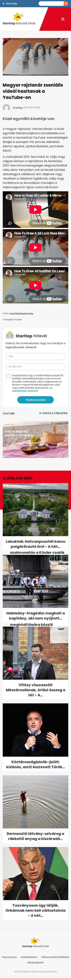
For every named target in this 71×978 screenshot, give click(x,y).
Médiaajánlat (35, 962)
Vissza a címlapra (55, 413)
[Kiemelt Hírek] (21, 19)
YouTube (9, 413)
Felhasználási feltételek (55, 957)
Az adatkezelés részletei (32, 389)
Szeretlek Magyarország (21, 313)
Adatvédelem (29, 957)
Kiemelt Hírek (31, 107)
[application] (35, 439)
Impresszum (9, 957)
